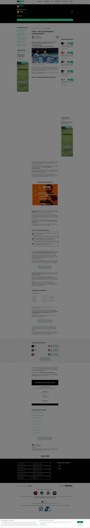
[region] (45, 523)
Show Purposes (80, 524)
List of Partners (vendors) (43, 524)
